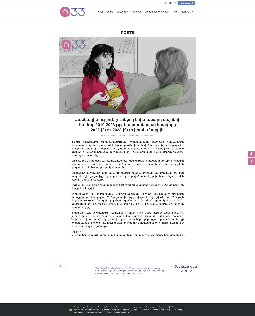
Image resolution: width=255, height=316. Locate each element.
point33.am (101, 268)
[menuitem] (101, 12)
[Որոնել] (193, 12)
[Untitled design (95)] (127, 75)
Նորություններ (147, 135)
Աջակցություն (187, 3)
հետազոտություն (175, 235)
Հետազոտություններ (131, 135)
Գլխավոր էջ (116, 135)
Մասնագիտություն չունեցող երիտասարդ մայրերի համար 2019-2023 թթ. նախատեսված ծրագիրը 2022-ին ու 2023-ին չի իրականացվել (127, 124)
